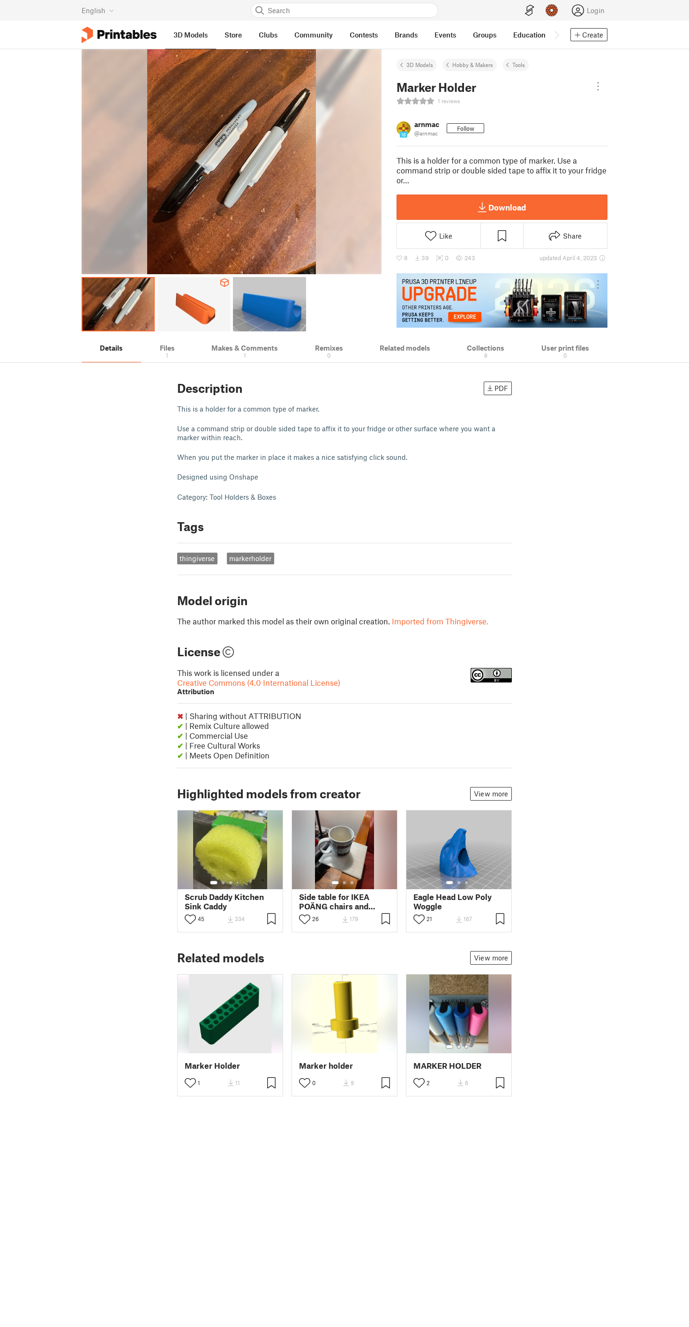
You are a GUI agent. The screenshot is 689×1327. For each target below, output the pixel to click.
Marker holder (326, 1065)
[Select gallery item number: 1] (213, 883)
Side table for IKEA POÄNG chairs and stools (334, 901)
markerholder (250, 558)
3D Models (419, 64)
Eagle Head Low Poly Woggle (452, 901)
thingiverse (197, 558)
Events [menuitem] (445, 34)
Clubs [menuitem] (268, 34)
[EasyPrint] (530, 10)
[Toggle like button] (190, 919)
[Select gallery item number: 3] (230, 883)
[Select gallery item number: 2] (223, 883)
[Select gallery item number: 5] (245, 883)
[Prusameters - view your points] (552, 10)
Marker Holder (212, 1065)
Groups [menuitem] (484, 34)
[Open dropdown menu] (598, 86)
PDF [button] (501, 388)
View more (491, 793)
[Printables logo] (119, 35)
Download (507, 207)
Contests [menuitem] (364, 34)
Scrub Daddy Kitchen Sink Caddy (224, 901)
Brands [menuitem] (406, 34)
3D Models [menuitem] (190, 34)
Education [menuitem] (529, 34)
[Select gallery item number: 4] (238, 883)
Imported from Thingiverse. (440, 621)
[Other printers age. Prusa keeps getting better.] (502, 300)
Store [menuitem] (233, 34)
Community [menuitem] (313, 34)
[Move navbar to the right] (556, 35)
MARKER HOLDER (447, 1065)
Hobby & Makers (472, 64)
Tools (518, 64)
